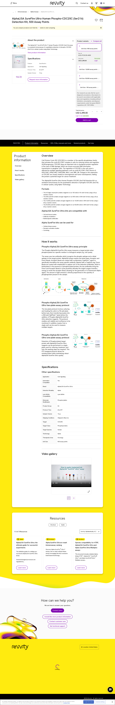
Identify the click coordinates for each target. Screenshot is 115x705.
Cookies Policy (66, 703)
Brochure (53, 525)
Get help (91, 143)
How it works (19, 170)
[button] (92, 3)
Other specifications (51, 372)
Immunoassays (22, 12)
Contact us (84, 3)
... (13, 12)
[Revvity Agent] (110, 689)
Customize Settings (100, 701)
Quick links (16, 143)
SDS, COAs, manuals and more (61, 143)
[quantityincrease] (102, 112)
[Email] (101, 21)
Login (96, 61)
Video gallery (19, 179)
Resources (44, 143)
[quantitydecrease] (92, 112)
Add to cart (87, 120)
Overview (18, 166)
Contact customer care (57, 621)
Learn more (22, 568)
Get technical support (57, 626)
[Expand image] (44, 293)
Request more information (39, 79)
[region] (57, 702)
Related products (79, 143)
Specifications (20, 175)
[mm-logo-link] (57, 3)
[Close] (112, 702)
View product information (37, 53)
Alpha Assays (34, 12)
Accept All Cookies (88, 701)
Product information (31, 143)
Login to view (79, 116)
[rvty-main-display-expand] (89, 492)
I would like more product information (57, 617)
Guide (63, 525)
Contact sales (57, 610)
